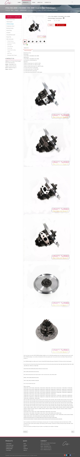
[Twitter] (68, 455)
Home (25, 443)
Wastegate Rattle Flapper (12, 55)
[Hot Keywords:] (72, 2)
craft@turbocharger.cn (12, 67)
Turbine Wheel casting (11, 49)
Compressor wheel (10, 26)
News (25, 446)
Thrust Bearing (10, 46)
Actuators (8, 32)
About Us (25, 450)
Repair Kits (8, 36)
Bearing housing (9, 28)
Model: (25, 47)
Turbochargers (9, 21)
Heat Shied (9, 44)
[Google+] (65, 455)
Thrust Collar (9, 48)
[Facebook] (70, 455)
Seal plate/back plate (10, 34)
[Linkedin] (66, 455)
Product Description (28, 50)
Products (25, 445)
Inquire (51, 24)
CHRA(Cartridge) (10, 23)
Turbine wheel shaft (10, 19)
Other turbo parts (9, 39)
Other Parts (9, 53)
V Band (8, 51)
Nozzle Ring (9, 30)
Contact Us (26, 448)
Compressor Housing (11, 42)
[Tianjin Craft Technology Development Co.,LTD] (66, 443)
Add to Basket (61, 24)
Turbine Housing (10, 41)
